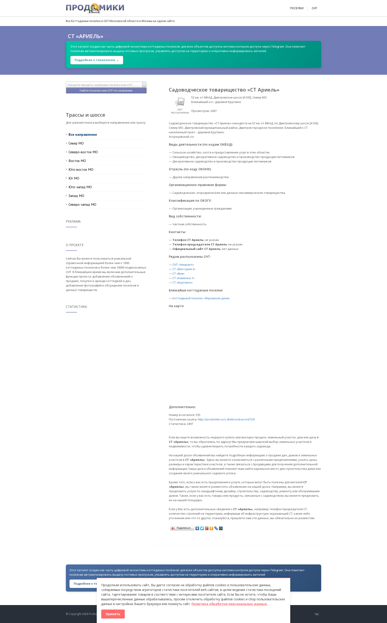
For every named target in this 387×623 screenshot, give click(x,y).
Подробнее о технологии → (97, 60)
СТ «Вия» (178, 273)
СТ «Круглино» (182, 282)
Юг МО (74, 178)
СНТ (314, 8)
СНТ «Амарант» (183, 264)
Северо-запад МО (82, 204)
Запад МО (76, 195)
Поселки (296, 8)
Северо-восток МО (83, 152)
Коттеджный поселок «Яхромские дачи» (201, 298)
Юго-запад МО (80, 187)
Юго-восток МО (81, 169)
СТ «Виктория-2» (184, 269)
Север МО (76, 143)
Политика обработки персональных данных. (229, 604)
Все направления (83, 134)
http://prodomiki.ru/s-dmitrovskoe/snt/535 (226, 419)
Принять (113, 614)
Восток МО (77, 160)
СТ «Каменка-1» (183, 278)
